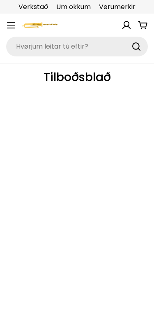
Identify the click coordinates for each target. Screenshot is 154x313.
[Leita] (136, 46)
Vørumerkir (117, 7)
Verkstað (33, 7)
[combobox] (77, 46)
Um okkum (73, 7)
